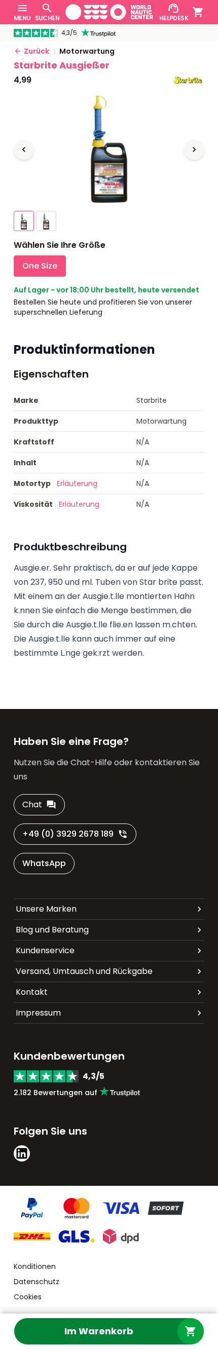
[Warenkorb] (198, 12)
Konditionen (35, 1266)
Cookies (28, 1297)
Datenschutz (36, 1282)
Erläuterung (77, 483)
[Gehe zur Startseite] (109, 12)
